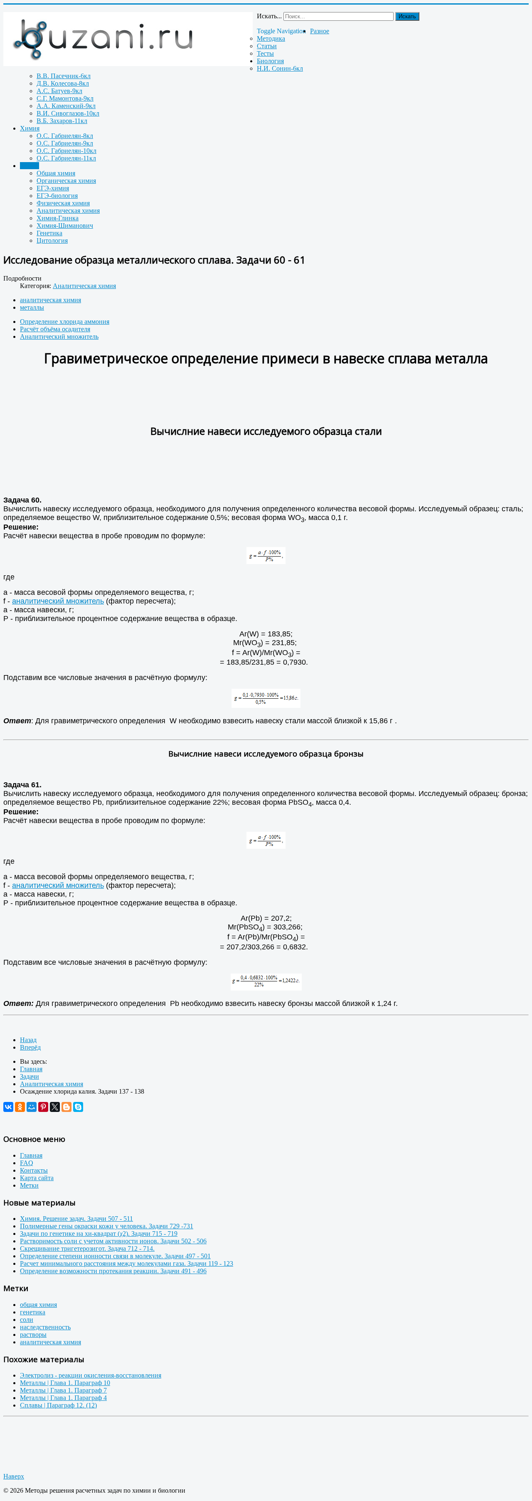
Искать (407, 16)
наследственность (45, 1327)
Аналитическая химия (68, 210)
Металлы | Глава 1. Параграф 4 (63, 1397)
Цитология (52, 240)
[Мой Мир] (32, 1107)
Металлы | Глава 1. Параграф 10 (65, 1382)
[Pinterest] (43, 1107)
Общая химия (56, 173)
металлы (32, 307)
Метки (29, 1185)
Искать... (269, 16)
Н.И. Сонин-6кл (280, 68)
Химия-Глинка (58, 218)
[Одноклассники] (20, 1107)
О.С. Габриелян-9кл (65, 143)
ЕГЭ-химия (53, 188)
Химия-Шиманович (65, 225)
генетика (32, 1312)
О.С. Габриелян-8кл (65, 135)
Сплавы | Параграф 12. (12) (58, 1405)
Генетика (49, 233)
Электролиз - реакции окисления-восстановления (90, 1375)
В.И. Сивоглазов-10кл (68, 113)
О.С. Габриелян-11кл (66, 158)
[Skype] (78, 1107)
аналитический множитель (58, 601)
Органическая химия (66, 180)
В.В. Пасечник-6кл (64, 75)
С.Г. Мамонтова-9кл (65, 98)
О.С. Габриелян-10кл (66, 150)
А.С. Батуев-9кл (59, 90)
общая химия (38, 1304)
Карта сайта (37, 1177)
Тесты (265, 53)
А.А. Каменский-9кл (66, 105)
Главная (31, 1155)
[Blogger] (66, 1107)
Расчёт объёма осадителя (55, 329)
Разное (319, 31)
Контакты (34, 1170)
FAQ (26, 1162)
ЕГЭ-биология (57, 195)
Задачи (29, 165)
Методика (271, 38)
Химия (29, 128)
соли (26, 1319)
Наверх (13, 1476)
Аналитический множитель (59, 336)
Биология (270, 60)
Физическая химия (63, 203)
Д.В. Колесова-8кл (63, 83)
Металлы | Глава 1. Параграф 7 (63, 1390)
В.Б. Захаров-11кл (62, 120)
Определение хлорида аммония (64, 321)
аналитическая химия (50, 299)
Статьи (267, 45)
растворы (33, 1334)
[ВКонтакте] (8, 1107)
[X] (55, 1107)
